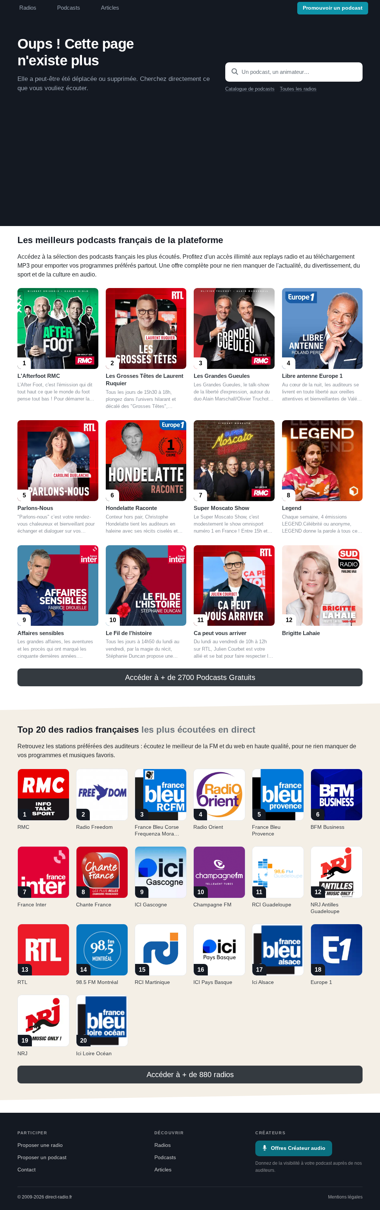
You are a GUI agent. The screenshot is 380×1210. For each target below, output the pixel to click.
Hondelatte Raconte (131, 508)
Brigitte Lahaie (301, 633)
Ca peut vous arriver (220, 633)
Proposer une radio (40, 1145)
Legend (291, 508)
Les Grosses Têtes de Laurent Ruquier (144, 379)
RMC (23, 827)
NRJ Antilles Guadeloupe (325, 908)
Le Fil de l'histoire (129, 633)
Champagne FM (212, 905)
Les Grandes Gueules (222, 376)
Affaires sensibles (40, 633)
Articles (110, 8)
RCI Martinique (152, 982)
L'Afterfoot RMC (38, 376)
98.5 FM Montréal (97, 982)
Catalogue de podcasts (250, 89)
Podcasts (68, 8)
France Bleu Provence (266, 830)
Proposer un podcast (41, 1157)
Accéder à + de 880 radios (190, 1074)
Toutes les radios (298, 89)
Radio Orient (208, 827)
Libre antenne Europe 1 (312, 376)
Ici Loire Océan (94, 1053)
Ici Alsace (263, 982)
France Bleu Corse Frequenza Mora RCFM (157, 833)
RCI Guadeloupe (271, 905)
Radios (27, 8)
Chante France (93, 905)
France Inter (31, 905)
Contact (26, 1170)
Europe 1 (321, 982)
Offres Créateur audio (298, 1148)
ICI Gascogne (151, 905)
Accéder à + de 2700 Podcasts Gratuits (190, 677)
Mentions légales (345, 1197)
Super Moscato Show (221, 508)
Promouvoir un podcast (333, 8)
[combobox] (294, 72)
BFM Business (327, 827)
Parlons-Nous (35, 508)
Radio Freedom (94, 827)
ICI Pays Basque (212, 982)
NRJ (22, 1053)
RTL (22, 982)
